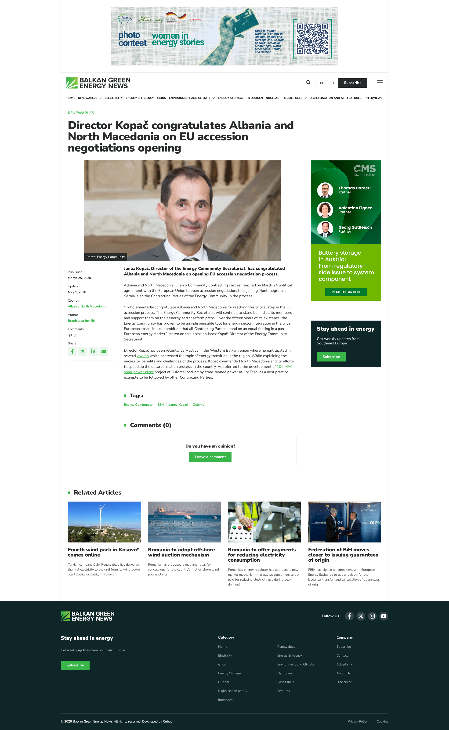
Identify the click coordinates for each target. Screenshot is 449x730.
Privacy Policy (358, 721)
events (143, 355)
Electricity (114, 98)
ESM (160, 404)
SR (332, 83)
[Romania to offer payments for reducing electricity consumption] (264, 522)
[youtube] (383, 616)
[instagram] (372, 616)
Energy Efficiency (140, 98)
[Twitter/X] (82, 351)
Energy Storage (230, 98)
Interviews (374, 98)
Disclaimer (344, 682)
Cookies (382, 721)
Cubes (167, 721)
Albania (74, 306)
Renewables (87, 98)
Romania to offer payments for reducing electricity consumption (262, 555)
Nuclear (272, 98)
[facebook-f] (349, 616)
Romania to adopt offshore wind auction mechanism (181, 552)
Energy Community (138, 404)
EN (322, 83)
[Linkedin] (93, 351)
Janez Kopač (178, 404)
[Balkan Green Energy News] (98, 83)
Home (70, 98)
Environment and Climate (189, 98)
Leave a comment (210, 456)
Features (354, 98)
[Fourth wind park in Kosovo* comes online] (104, 522)
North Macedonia (93, 306)
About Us (344, 673)
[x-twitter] (360, 616)
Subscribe (353, 82)
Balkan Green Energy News (93, 721)
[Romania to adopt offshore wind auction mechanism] (184, 522)
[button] (308, 83)
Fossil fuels (292, 98)
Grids (161, 98)
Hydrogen (254, 98)
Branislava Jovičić (81, 320)
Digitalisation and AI (327, 98)
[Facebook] (72, 351)
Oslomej (199, 404)
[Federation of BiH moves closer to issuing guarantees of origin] (344, 522)
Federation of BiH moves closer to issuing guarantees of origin (343, 555)
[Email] (103, 351)
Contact (342, 656)
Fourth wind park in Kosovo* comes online (103, 552)
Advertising (345, 664)
